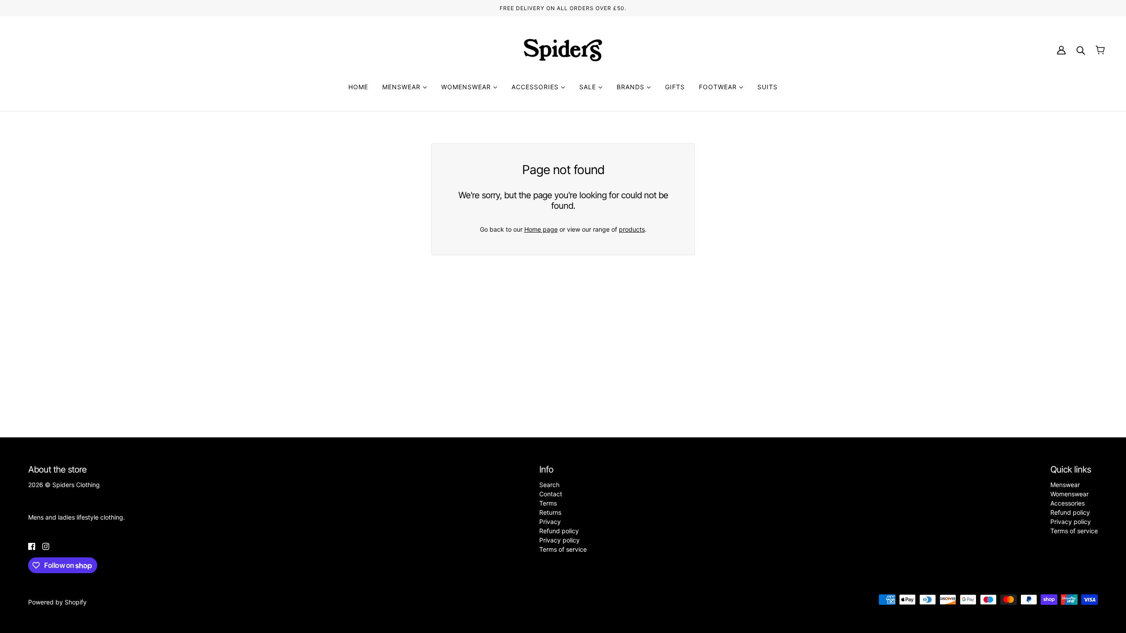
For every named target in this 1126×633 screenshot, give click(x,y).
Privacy (550, 521)
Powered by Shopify (57, 602)
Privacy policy (559, 540)
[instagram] (46, 546)
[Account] (1061, 50)
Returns (550, 512)
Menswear (402, 87)
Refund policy (559, 531)
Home (358, 87)
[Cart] (1100, 50)
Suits (767, 87)
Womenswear (467, 87)
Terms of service (563, 549)
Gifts (675, 87)
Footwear (719, 87)
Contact (550, 494)
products (632, 229)
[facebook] (32, 546)
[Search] (1080, 50)
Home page (541, 229)
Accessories (536, 87)
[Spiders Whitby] (563, 50)
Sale (588, 87)
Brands (632, 87)
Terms (548, 503)
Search (549, 484)
